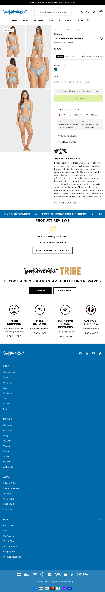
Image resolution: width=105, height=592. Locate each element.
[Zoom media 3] (12, 72)
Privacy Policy (9, 483)
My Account (8, 536)
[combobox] (53, 12)
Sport (5, 399)
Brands (6, 404)
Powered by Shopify (63, 582)
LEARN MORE (14, 336)
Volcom (6, 446)
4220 (76, 115)
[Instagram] (87, 353)
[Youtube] (93, 353)
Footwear (8, 393)
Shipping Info (9, 552)
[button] (93, 12)
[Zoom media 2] (38, 41)
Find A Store (9, 541)
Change (94, 115)
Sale (5, 409)
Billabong (58, 34)
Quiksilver (7, 431)
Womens (7, 383)
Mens (5, 378)
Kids (5, 388)
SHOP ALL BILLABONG (65, 203)
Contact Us (8, 526)
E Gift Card (8, 504)
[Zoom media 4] (38, 72)
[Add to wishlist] (101, 38)
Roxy (5, 436)
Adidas (6, 457)
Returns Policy (10, 547)
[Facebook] (80, 353)
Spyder (6, 462)
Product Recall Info (12, 557)
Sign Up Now (69, 2)
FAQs (5, 531)
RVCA (6, 451)
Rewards (7, 494)
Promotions (8, 499)
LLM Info (7, 509)
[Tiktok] (100, 353)
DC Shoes (7, 441)
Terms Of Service (11, 489)
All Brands (8, 467)
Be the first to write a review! (52, 250)
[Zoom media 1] (12, 41)
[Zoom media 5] (25, 120)
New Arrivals (9, 372)
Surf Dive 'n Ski (46, 582)
